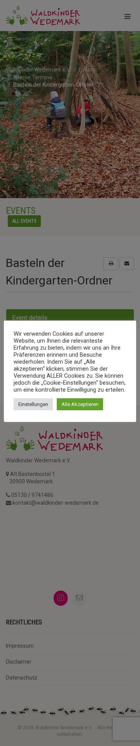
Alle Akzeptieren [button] (79, 404)
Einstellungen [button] (33, 404)
